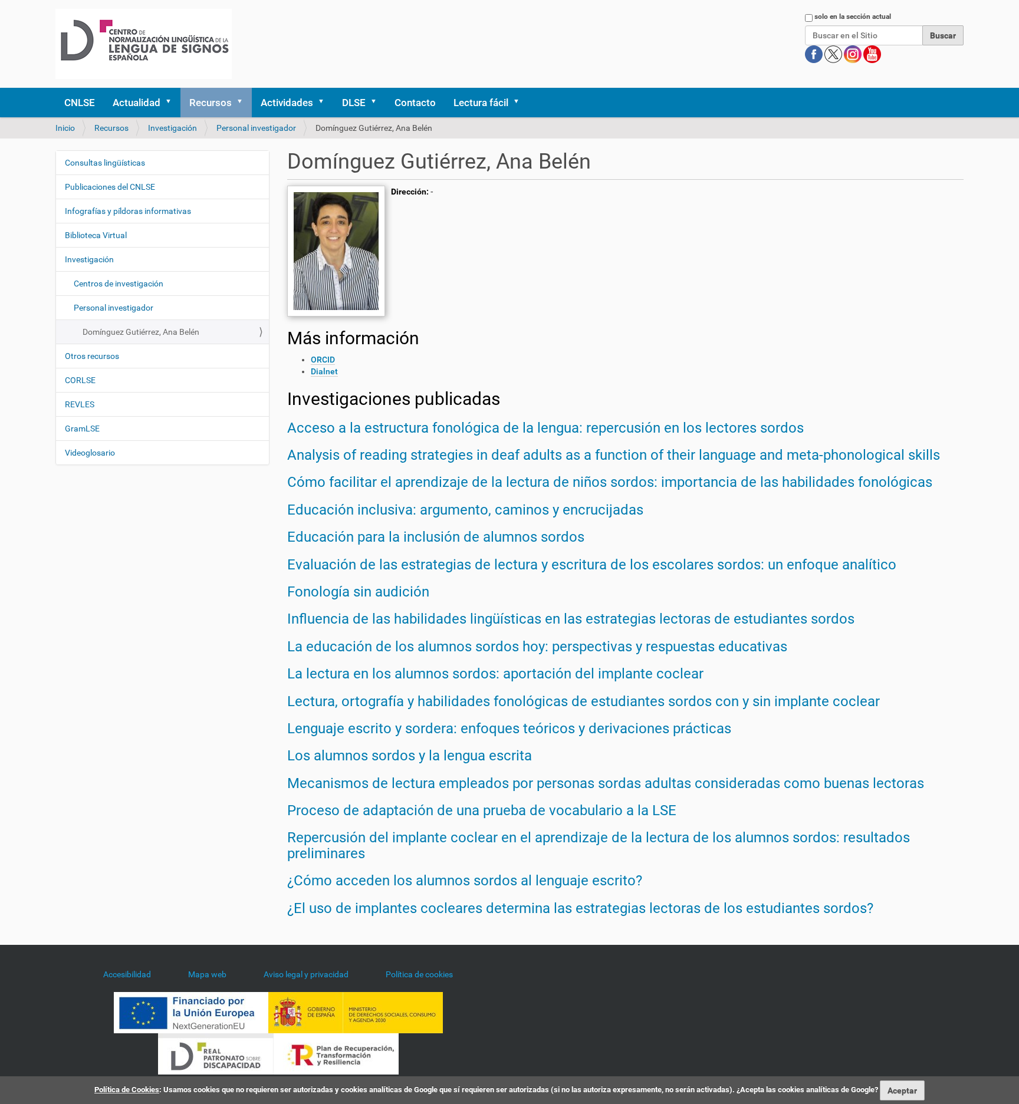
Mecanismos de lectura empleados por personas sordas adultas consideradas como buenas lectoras (605, 783)
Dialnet (324, 371)
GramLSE (82, 428)
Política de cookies (419, 974)
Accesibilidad (127, 974)
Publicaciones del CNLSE (110, 187)
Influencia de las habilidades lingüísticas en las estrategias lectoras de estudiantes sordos (570, 619)
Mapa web (207, 974)
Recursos (210, 102)
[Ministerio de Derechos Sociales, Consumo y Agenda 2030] (355, 1012)
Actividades (287, 102)
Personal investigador (256, 128)
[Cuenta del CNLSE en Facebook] (814, 53)
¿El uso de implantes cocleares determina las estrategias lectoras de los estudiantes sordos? (580, 908)
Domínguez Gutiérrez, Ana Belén (141, 332)
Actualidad (136, 102)
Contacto (415, 102)
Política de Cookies (126, 1089)
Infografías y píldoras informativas (128, 211)
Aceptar (902, 1090)
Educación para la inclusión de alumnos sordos (435, 537)
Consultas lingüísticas (105, 162)
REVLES (79, 404)
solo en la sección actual (852, 16)
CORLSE (80, 380)
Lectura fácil (480, 102)
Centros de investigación (118, 283)
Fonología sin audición (358, 592)
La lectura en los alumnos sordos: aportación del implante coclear (495, 673)
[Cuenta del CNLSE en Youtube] (872, 53)
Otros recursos (92, 356)
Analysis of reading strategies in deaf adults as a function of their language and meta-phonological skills (613, 455)
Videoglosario (90, 452)
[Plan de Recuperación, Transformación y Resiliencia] (336, 1053)
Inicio (65, 128)
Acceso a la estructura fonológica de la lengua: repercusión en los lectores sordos (545, 428)
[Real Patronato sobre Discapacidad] (216, 1053)
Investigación (172, 128)
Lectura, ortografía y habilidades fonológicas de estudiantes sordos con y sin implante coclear (583, 701)
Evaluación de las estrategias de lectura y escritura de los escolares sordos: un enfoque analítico (591, 564)
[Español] (143, 44)
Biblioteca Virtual (96, 235)
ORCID (323, 359)
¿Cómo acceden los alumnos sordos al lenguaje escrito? (464, 880)
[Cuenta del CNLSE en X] (834, 53)
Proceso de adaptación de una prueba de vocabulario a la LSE (481, 810)
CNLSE (79, 102)
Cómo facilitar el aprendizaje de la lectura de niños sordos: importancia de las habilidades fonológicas (609, 482)
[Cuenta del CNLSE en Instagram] (853, 53)
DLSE (354, 102)
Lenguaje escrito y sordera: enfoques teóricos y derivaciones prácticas (509, 728)
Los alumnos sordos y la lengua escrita (409, 755)
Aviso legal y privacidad (306, 974)
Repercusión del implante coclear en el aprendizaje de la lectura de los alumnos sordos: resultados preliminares (598, 845)
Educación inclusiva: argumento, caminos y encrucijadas (465, 510)
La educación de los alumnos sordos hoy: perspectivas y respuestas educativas (537, 646)
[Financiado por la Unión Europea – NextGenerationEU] (191, 1012)
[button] (172, 102)
